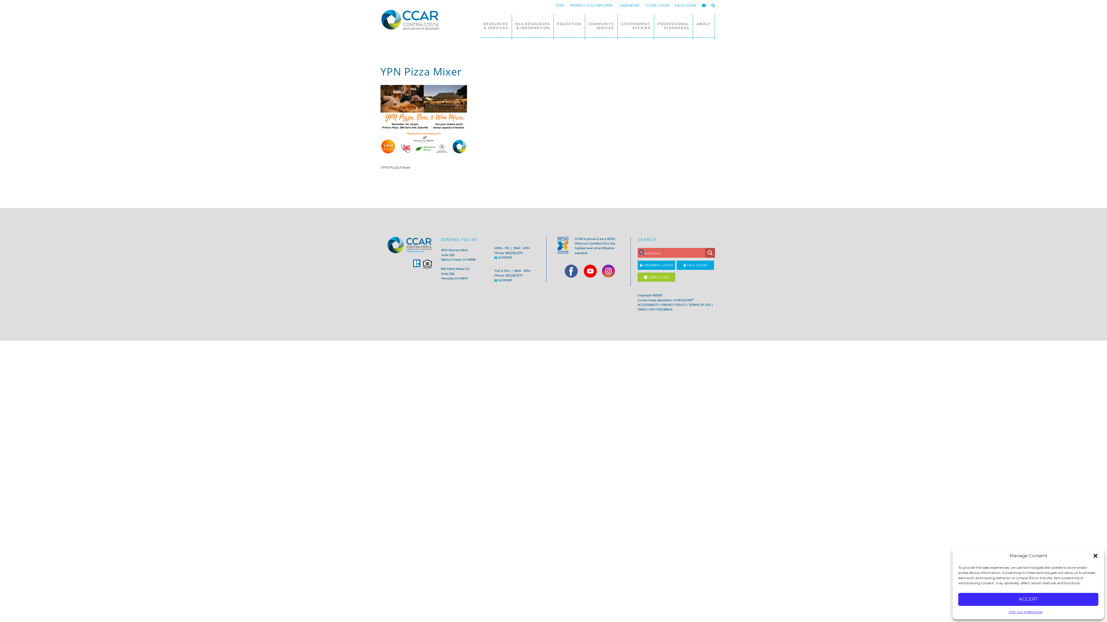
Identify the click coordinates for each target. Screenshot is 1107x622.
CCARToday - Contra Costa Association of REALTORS (412, 20)
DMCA (642, 309)
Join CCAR (658, 277)
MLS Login (696, 265)
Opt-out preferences (1025, 612)
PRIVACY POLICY (674, 305)
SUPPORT (504, 257)
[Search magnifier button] (710, 253)
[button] (1095, 556)
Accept (1028, 599)
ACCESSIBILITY (648, 305)
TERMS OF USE (700, 305)
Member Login (657, 265)
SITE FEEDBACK (661, 309)
